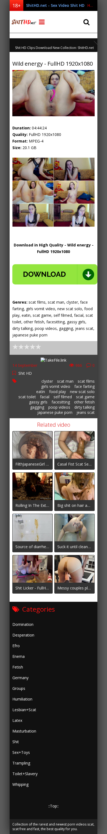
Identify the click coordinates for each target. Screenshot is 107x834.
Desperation (23, 635)
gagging (37, 407)
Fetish (17, 667)
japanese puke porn (54, 412)
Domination (22, 624)
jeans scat (86, 412)
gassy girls (38, 402)
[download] (54, 274)
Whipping (20, 784)
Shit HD (25, 373)
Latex (17, 720)
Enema (18, 656)
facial (44, 396)
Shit (15, 741)
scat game (85, 396)
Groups (18, 688)
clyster (47, 381)
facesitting (61, 402)
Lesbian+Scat (24, 709)
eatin (40, 391)
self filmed (63, 396)
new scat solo (82, 391)
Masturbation (24, 731)
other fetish (84, 402)
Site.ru (23, 22)
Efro (16, 645)
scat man (65, 381)
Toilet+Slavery (25, 773)
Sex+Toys (21, 752)
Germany (20, 677)
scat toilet (27, 396)
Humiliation (22, 699)
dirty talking (84, 407)
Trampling (21, 763)
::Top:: (53, 806)
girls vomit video (55, 386)
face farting (84, 386)
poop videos (59, 407)
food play (57, 391)
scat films (86, 381)
